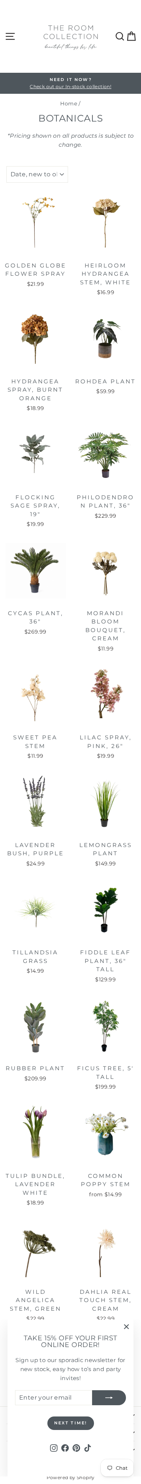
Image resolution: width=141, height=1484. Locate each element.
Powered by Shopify (71, 1477)
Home (68, 103)
